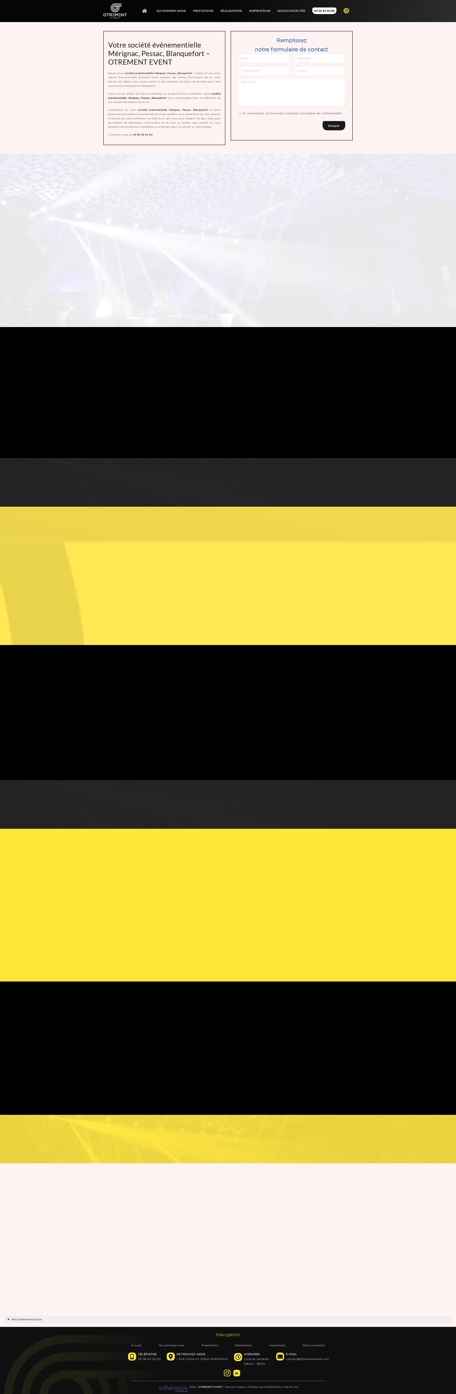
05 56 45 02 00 (149, 1359)
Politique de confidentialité (264, 1386)
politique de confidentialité (322, 113)
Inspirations (277, 1345)
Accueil (136, 1345)
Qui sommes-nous (172, 1345)
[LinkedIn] (236, 1373)
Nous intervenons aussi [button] (27, 1319)
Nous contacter (314, 1345)
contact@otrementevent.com (307, 1359)
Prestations (209, 1345)
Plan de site (291, 1386)
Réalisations (243, 1345)
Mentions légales (235, 1386)
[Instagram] (227, 1373)
